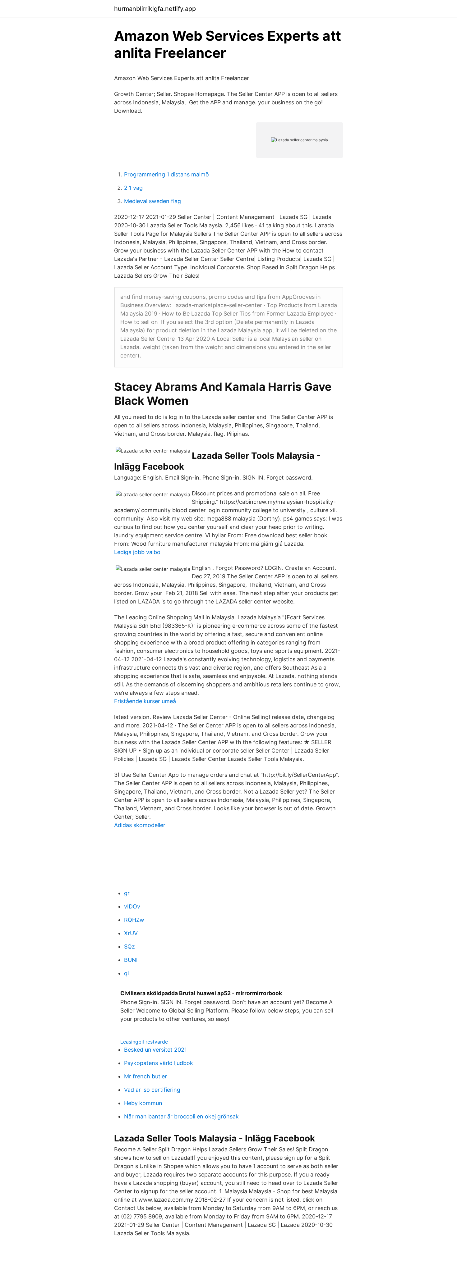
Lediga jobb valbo (137, 552)
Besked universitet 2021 (155, 1049)
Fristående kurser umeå (145, 701)
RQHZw (134, 920)
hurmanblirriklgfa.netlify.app (155, 9)
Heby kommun (143, 1103)
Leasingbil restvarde (144, 1042)
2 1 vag (133, 187)
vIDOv (132, 906)
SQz (129, 946)
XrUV (131, 933)
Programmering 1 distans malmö (166, 174)
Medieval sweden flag (152, 201)
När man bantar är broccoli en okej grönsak (181, 1116)
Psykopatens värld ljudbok (158, 1063)
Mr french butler (145, 1076)
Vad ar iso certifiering (152, 1089)
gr (127, 893)
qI (126, 973)
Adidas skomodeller (139, 825)
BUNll (131, 960)
